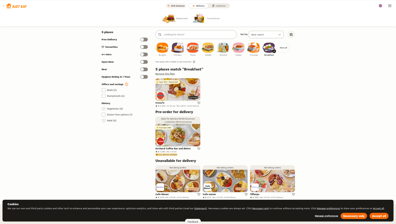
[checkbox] (162, 49)
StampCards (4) (116, 96)
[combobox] (199, 34)
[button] (14, 5)
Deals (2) (112, 90)
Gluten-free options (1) (119, 114)
